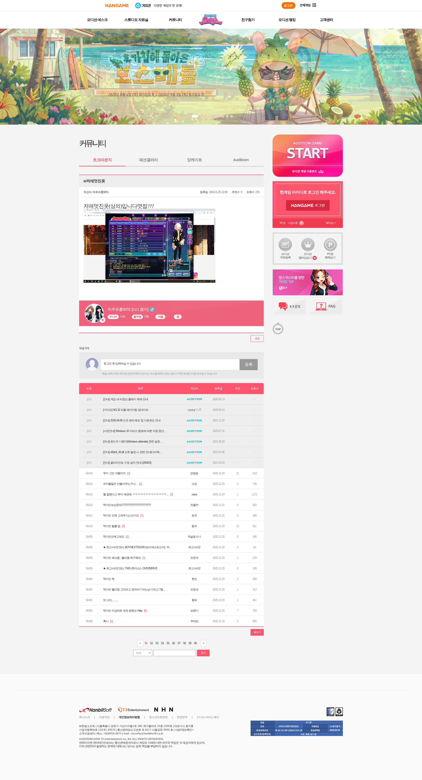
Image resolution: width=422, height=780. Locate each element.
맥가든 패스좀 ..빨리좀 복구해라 (124, 557)
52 (151, 643)
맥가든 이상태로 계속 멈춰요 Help (125, 610)
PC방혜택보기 (330, 255)
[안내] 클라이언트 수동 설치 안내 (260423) (127, 462)
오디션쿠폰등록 (285, 255)
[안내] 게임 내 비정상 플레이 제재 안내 (125, 399)
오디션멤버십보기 (305, 255)
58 (184, 643)
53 (157, 643)
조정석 (194, 557)
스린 (194, 483)
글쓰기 (257, 632)
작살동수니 (194, 536)
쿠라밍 (194, 621)
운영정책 (182, 717)
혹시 (108, 621)
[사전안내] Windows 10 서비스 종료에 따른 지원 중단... (134, 431)
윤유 (194, 515)
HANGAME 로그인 (308, 205)
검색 (203, 652)
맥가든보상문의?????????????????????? (127, 505)
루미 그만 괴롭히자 (116, 473)
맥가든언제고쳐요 (116, 536)
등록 (248, 364)
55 (168, 643)
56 (173, 643)
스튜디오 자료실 (136, 20)
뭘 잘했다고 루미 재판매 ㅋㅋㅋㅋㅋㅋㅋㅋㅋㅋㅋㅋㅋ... (138, 494)
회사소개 (84, 717)
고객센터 (326, 20)
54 (162, 643)
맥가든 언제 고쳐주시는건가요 (123, 515)
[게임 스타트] (308, 150)
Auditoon (241, 160)
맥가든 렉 (108, 579)
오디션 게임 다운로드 (308, 171)
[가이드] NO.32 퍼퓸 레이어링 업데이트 (125, 409)
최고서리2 (194, 547)
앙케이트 (194, 160)
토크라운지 (102, 160)
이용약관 (104, 717)
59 (190, 643)
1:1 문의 (290, 306)
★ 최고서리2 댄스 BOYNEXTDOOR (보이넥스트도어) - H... (137, 547)
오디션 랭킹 (287, 20)
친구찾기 (248, 20)
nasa (194, 494)
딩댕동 (194, 473)
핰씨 (194, 600)
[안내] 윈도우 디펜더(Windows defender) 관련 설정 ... (132, 441)
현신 (194, 579)
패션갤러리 (148, 160)
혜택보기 (331, 223)
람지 (194, 526)
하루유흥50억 (100, 192)
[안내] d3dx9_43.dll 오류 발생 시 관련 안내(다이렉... (132, 452)
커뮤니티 (175, 20)
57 (179, 643)
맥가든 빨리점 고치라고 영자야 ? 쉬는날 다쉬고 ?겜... (134, 589)
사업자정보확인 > (184, 729)
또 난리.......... (110, 600)
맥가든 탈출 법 (114, 526)
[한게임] (117, 5)
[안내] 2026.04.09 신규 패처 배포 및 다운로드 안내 (131, 420)
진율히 (194, 505)
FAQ (326, 306)
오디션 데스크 (97, 20)
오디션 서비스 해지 (207, 717)
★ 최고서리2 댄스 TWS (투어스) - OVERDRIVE (130, 568)
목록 (257, 338)
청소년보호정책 (158, 717)
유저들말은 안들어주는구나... (122, 483)
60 (195, 643)
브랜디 (194, 610)
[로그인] (288, 5)
